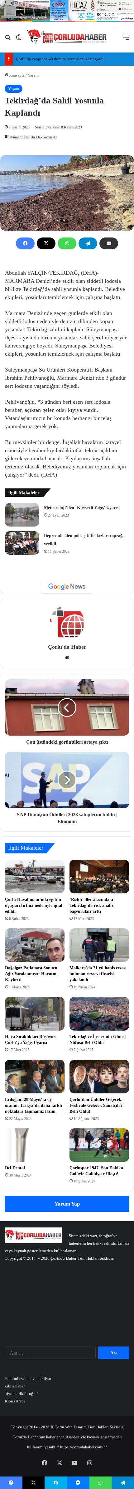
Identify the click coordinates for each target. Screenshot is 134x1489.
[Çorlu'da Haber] (67, 37)
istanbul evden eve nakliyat (28, 1378)
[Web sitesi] (67, 658)
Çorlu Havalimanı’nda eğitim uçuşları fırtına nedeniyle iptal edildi (33, 905)
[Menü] (126, 39)
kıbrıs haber (15, 1386)
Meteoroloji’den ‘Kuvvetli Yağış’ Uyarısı (82, 507)
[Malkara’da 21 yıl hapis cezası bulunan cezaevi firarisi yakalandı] (99, 945)
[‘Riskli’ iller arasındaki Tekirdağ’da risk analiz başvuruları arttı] (99, 876)
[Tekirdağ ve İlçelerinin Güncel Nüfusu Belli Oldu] (99, 1014)
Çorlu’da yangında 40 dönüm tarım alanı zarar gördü (60, 59)
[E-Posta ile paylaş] (108, 243)
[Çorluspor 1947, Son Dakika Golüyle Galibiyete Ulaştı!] (99, 1145)
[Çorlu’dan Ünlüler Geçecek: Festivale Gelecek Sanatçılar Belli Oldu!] (99, 1076)
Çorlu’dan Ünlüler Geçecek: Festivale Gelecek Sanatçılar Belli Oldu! (96, 1105)
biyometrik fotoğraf (21, 1393)
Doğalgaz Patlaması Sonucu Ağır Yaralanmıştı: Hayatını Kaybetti (31, 974)
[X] (46, 243)
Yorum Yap (67, 1204)
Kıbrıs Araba (15, 1401)
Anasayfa (16, 75)
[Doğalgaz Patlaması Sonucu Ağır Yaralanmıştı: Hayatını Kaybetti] (35, 945)
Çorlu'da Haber (67, 647)
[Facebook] (25, 243)
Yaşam (33, 75)
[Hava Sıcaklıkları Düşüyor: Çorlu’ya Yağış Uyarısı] (35, 1014)
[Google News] (67, 587)
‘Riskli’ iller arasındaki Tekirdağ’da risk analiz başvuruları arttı (91, 905)
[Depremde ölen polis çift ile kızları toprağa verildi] (22, 543)
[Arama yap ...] (8, 39)
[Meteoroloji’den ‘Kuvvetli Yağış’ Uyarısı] (22, 515)
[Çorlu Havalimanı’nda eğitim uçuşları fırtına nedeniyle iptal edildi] (35, 876)
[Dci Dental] (35, 1145)
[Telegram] (88, 243)
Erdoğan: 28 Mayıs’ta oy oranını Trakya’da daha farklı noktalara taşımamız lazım (33, 1105)
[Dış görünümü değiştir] (19, 39)
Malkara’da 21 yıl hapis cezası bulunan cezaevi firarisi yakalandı (98, 974)
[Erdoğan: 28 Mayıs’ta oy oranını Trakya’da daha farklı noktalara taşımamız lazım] (35, 1076)
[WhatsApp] (67, 243)
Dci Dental (15, 1168)
